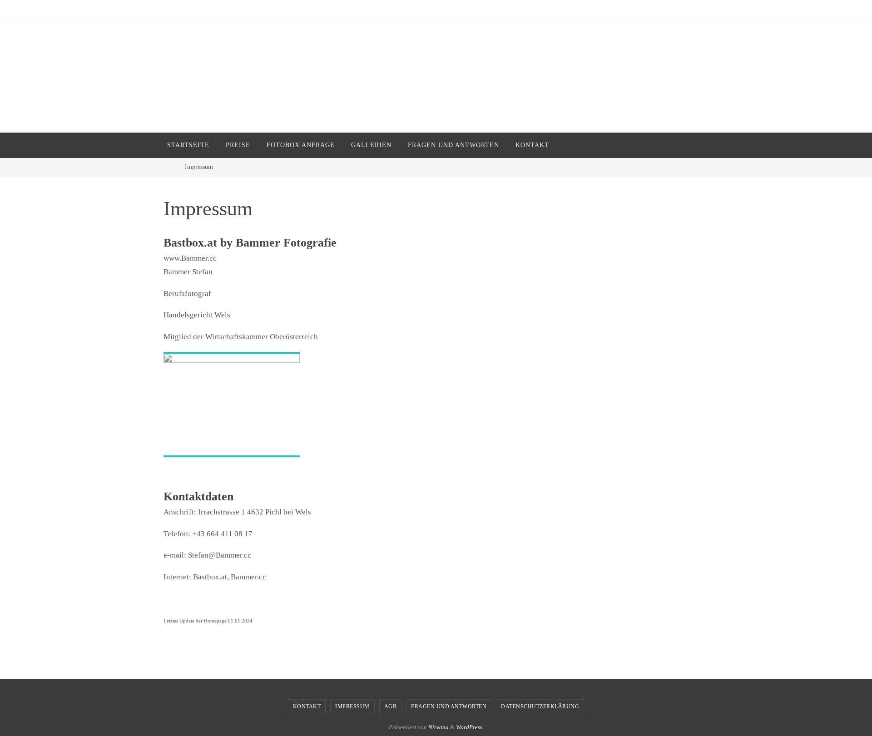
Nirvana (438, 727)
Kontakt (307, 706)
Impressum (352, 706)
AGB (390, 706)
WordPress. (470, 727)
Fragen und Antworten (448, 706)
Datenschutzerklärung (540, 706)
